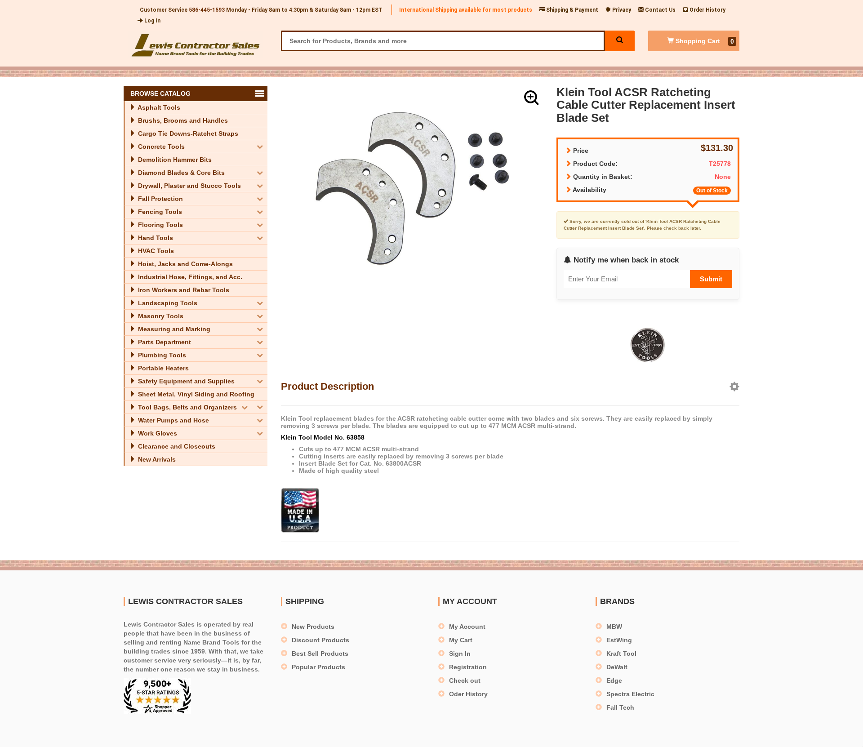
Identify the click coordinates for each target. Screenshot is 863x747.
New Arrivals (156, 459)
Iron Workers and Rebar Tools (182, 289)
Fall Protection (159, 198)
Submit (711, 279)
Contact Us (660, 10)
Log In (151, 21)
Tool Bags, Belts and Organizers (186, 407)
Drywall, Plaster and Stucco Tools (188, 185)
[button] (531, 97)
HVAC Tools (155, 250)
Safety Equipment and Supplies (185, 381)
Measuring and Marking (173, 329)
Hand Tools (154, 237)
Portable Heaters (162, 368)
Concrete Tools (160, 146)
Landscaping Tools (166, 303)
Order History (706, 10)
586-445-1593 (207, 10)
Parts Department (163, 342)
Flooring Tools (159, 224)
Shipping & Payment (571, 10)
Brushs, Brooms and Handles (182, 120)
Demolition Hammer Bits (174, 159)
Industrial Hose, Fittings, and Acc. (189, 276)
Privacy (621, 10)
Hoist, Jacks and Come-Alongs (184, 263)
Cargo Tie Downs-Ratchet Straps (187, 133)
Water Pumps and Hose (172, 420)
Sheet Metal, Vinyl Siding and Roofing (195, 394)
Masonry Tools (159, 316)
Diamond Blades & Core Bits (180, 172)
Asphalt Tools (158, 107)
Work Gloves (156, 433)
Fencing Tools (159, 211)
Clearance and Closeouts (175, 446)
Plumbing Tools (161, 355)
